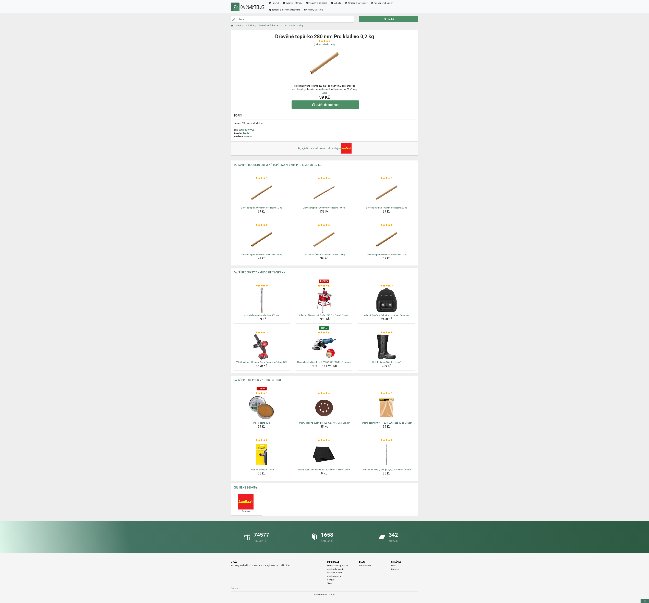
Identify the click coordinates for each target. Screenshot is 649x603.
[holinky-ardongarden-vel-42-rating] (386, 332)
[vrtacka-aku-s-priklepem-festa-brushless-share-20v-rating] (262, 332)
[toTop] (645, 601)
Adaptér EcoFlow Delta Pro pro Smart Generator (386, 315)
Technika (337, 3)
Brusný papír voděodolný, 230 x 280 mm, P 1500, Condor (324, 469)
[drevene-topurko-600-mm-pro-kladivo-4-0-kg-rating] (262, 178)
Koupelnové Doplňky (383, 3)
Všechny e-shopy (334, 576)
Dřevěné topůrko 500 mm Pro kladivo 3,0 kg (261, 254)
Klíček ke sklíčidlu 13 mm (261, 469)
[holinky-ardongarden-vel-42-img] (386, 347)
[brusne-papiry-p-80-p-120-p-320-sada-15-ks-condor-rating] (386, 393)
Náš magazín (365, 565)
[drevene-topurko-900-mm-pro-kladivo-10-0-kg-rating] (324, 178)
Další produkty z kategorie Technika (259, 272)
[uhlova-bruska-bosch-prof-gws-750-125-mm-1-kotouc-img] (324, 347)
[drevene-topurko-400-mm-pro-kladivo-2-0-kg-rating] (386, 178)
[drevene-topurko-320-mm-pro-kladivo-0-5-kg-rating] (324, 225)
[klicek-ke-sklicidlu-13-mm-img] (262, 454)
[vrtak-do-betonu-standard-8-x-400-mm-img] (262, 300)
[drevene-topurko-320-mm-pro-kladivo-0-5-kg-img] (324, 239)
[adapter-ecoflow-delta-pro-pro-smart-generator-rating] (386, 285)
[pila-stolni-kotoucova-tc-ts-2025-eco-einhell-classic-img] (324, 300)
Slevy (329, 583)
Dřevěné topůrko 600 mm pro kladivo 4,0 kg (261, 207)
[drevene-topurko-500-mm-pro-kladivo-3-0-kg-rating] (262, 225)
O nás (393, 565)
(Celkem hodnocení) (324, 44)
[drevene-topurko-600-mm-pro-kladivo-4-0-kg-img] (262, 192)
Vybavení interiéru (294, 3)
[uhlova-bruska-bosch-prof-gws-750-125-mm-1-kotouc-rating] (324, 332)
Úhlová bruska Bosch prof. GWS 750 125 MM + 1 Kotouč (324, 362)
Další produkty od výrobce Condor (258, 380)
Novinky (330, 580)
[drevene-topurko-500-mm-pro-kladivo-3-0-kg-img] (262, 239)
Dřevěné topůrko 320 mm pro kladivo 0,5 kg (324, 254)
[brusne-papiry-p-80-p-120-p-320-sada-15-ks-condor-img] (386, 407)
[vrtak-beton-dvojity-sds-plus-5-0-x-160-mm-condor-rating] (386, 440)
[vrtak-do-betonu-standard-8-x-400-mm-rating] (262, 285)
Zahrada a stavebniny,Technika (286, 10)
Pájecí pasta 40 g (261, 423)
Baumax (248, 136)
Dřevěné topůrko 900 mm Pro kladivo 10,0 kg (324, 207)
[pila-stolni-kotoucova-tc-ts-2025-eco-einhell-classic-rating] (324, 285)
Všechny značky (334, 573)
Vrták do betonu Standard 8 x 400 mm (261, 315)
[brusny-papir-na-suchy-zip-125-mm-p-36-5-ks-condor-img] (324, 407)
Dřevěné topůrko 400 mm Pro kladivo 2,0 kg (386, 254)
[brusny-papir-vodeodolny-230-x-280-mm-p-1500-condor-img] (324, 454)
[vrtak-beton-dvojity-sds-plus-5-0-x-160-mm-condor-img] (386, 454)
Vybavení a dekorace (317, 3)
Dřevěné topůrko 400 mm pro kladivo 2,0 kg (386, 207)
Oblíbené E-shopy (245, 487)
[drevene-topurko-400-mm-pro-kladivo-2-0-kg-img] (386, 192)
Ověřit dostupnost (327, 105)
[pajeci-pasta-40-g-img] (262, 407)
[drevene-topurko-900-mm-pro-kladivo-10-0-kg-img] (324, 192)
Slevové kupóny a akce (337, 565)
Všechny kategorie (314, 10)
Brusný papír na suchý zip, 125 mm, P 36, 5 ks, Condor (324, 423)
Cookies (395, 569)
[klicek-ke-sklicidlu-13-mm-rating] (262, 440)
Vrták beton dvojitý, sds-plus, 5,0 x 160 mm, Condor (387, 469)
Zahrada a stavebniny (358, 3)
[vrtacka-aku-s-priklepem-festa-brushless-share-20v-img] (262, 347)
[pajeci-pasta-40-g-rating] (262, 393)
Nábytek (275, 3)
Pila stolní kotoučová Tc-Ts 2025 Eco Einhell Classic (324, 315)
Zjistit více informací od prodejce (321, 148)
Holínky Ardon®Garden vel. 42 (386, 362)
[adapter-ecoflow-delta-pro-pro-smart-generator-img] (386, 300)
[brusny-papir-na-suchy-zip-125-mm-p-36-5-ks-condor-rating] (324, 393)
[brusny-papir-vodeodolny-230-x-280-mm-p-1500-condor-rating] (324, 440)
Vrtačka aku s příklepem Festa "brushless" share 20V (261, 362)
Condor (246, 133)
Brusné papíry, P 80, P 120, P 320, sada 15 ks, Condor (387, 423)
